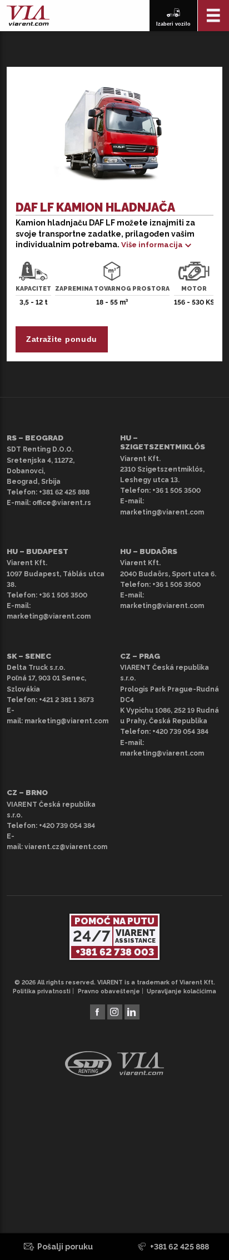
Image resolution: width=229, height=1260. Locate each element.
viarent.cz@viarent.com (65, 847)
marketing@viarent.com (162, 512)
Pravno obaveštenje (109, 991)
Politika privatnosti (42, 991)
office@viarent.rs (61, 503)
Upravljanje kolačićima (181, 991)
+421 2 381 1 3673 (66, 700)
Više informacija (152, 245)
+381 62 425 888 (64, 492)
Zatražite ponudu (61, 339)
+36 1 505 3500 (176, 490)
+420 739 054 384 (180, 732)
